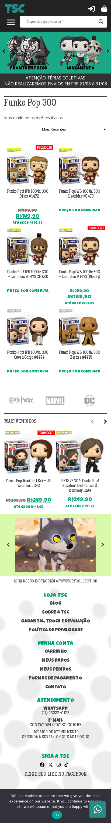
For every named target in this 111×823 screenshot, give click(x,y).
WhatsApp (56, 711)
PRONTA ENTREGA (28, 68)
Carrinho (55, 651)
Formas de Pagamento (55, 678)
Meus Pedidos (55, 669)
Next (104, 52)
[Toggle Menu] (11, 22)
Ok (56, 815)
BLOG (55, 603)
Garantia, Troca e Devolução (55, 621)
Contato (55, 687)
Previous (12, 544)
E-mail (55, 723)
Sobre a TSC (55, 612)
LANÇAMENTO (81, 68)
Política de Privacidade (56, 630)
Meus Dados (56, 660)
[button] (91, 8)
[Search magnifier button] (101, 21)
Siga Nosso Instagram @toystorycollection (55, 581)
